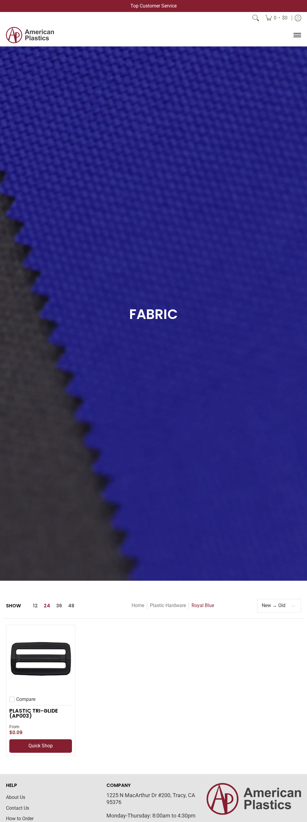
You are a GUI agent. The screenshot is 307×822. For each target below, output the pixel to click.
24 (47, 606)
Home (138, 605)
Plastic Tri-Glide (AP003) (33, 713)
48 (71, 606)
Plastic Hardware (168, 605)
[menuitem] (276, 18)
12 (35, 606)
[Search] (256, 18)
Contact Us (17, 808)
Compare (25, 699)
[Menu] (297, 35)
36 (59, 606)
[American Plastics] (30, 35)
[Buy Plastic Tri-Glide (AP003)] (40, 659)
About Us (15, 797)
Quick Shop (40, 746)
